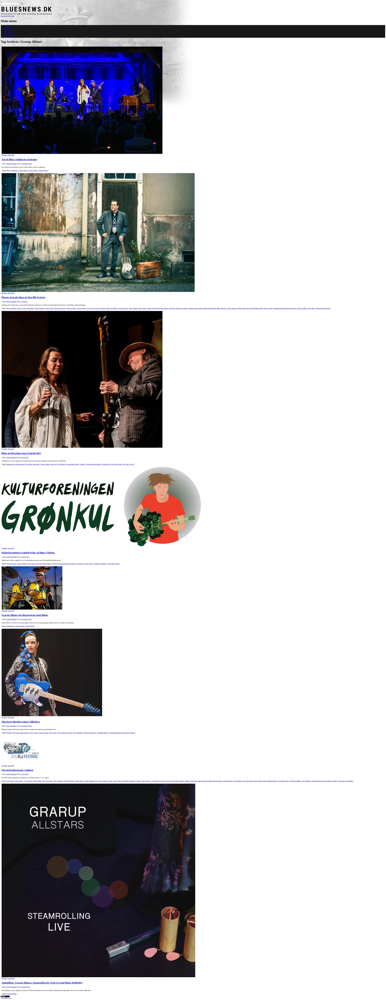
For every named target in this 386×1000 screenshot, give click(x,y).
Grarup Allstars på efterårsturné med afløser (25, 615)
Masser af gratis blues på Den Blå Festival (23, 297)
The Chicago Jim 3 (113, 564)
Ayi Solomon (28, 781)
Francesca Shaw (71, 308)
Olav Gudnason (232, 308)
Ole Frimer (79, 564)
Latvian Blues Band (72, 464)
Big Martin (30, 308)
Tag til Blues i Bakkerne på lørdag (19, 159)
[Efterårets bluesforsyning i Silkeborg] (52, 715)
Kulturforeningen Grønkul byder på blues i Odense (28, 552)
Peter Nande (242, 308)
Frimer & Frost (11, 564)
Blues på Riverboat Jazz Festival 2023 (21, 453)
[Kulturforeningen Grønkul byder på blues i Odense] (101, 546)
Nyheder (4, 155)
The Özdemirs (306, 781)
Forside (7, 26)
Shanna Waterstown (90, 733)
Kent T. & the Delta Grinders (175, 781)
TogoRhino (349, 781)
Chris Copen (49, 308)
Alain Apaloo (18, 781)
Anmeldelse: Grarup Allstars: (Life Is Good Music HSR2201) (42, 982)
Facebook (4, 16)
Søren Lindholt (302, 308)
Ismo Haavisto (123, 308)
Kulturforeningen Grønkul (66, 564)
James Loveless (107, 781)
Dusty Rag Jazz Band (32, 464)
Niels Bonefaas (228, 781)
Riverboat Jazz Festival (93, 464)
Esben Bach (10, 626)
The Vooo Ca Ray (128, 464)
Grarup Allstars (23, 170)
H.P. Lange (90, 308)
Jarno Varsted (133, 308)
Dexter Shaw (79, 781)
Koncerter (8, 29)
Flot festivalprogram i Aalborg (17, 770)
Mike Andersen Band (215, 781)
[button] (82, 100)
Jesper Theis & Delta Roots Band (157, 308)
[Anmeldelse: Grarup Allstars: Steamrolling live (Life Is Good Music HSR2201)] (98, 976)
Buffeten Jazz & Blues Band (16, 464)
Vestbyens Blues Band (323, 308)
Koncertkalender (10, 37)
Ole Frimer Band (248, 781)
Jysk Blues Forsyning (158, 781)
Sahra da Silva (43, 170)
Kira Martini (61, 464)
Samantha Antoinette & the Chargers (285, 308)
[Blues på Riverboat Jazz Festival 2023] (82, 447)
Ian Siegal (54, 564)
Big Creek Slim (12, 308)
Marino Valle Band (191, 781)
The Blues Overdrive (100, 564)
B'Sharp (9, 733)
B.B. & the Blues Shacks (21, 733)
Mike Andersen (221, 308)
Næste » (7, 996)
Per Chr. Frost (88, 564)
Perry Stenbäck (78, 733)
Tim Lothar (311, 308)
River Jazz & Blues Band (255, 308)
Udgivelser (8, 28)
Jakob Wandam (11, 164)
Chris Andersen (40, 308)
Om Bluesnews (10, 33)
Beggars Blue (37, 781)
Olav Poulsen (237, 781)
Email (12, 16)
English (7, 35)
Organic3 (82, 464)
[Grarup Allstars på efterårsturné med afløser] (32, 609)
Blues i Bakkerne (12, 170)
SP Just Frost (106, 464)
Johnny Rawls (145, 781)
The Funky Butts (116, 464)
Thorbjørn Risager (103, 733)
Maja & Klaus (33, 170)
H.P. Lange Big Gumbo (102, 308)
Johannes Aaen (193, 308)
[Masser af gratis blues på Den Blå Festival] (98, 291)
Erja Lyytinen (33, 733)
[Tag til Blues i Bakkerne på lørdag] (82, 153)
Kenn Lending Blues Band (207, 308)
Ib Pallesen (114, 308)
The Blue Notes (283, 781)
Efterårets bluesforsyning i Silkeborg (21, 721)
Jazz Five (54, 464)
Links (6, 31)
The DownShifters (295, 781)
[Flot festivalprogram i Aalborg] (22, 764)
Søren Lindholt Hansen (270, 781)
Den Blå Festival (59, 308)
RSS (8, 16)
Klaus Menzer (30, 626)
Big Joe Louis (21, 308)
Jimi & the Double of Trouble (178, 308)
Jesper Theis (142, 308)
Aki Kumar (10, 781)
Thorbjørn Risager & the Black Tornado (122, 733)
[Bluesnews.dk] (47, 14)
